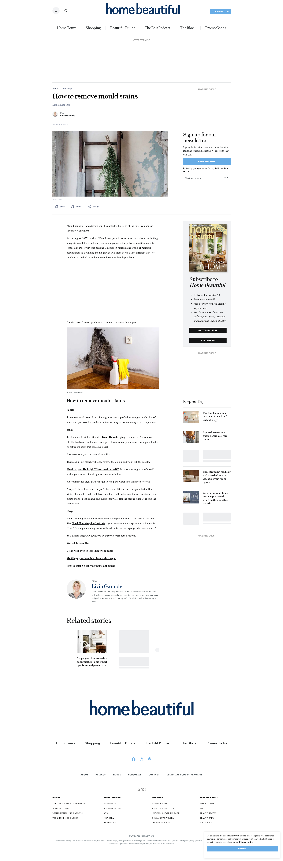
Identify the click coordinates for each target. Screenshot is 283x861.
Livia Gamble (67, 75)
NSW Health (89, 197)
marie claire (207, 762)
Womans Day (111, 762)
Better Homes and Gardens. (120, 495)
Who (106, 772)
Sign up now (207, 120)
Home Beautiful (61, 767)
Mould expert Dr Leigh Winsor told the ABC (93, 428)
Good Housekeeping (113, 396)
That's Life (110, 782)
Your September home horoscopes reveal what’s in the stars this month (216, 457)
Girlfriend (206, 782)
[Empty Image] (191, 415)
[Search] (66, 10)
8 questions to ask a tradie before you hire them (215, 395)
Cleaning (67, 47)
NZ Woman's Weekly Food (166, 772)
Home (55, 47)
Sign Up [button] (219, 12)
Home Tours (66, 28)
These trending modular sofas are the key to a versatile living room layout (217, 436)
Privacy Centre (246, 841)
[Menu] (56, 10)
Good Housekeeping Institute (88, 482)
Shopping (93, 28)
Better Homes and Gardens (67, 772)
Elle (202, 767)
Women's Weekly (161, 762)
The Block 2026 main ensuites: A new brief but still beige (215, 375)
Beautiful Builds (122, 28)
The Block (188, 28)
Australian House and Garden (69, 762)
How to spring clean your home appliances (91, 525)
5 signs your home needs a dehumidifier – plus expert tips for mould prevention (92, 621)
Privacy (101, 734)
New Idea (109, 777)
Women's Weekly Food (164, 767)
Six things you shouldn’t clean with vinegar (91, 517)
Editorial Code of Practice (184, 734)
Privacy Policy (214, 127)
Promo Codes (215, 28)
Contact (154, 734)
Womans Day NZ (112, 767)
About (84, 734)
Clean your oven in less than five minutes (90, 510)
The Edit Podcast (157, 28)
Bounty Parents (161, 782)
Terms (117, 734)
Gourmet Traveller (163, 777)
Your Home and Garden (65, 777)
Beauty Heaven (208, 772)
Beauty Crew (207, 777)
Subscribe (135, 734)
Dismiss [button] (242, 849)
